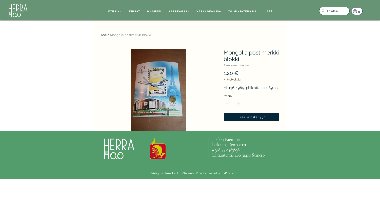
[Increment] (238, 103)
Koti (103, 35)
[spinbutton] (232, 103)
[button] (357, 11)
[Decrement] (226, 103)
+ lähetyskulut (232, 79)
